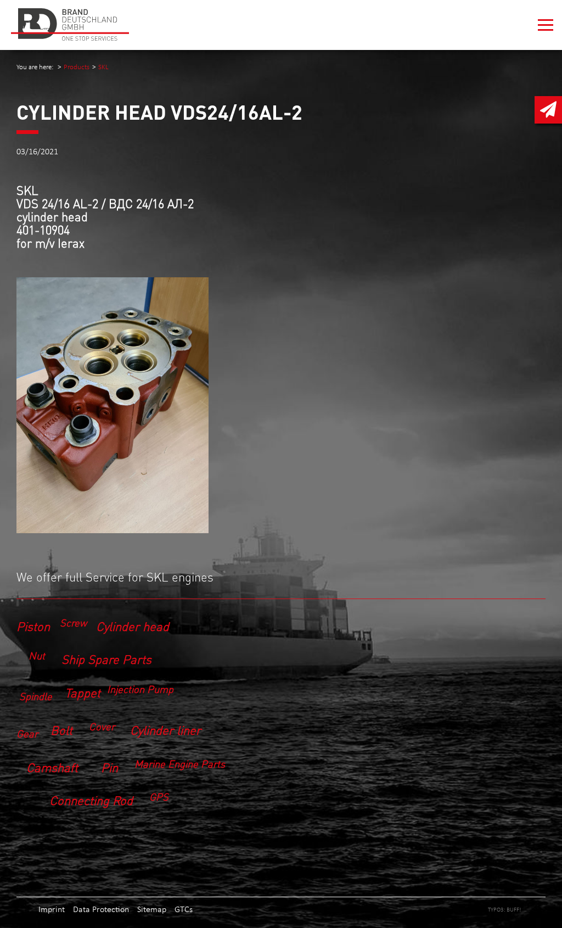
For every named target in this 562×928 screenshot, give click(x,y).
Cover (102, 726)
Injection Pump (140, 689)
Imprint (51, 909)
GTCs (184, 909)
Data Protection (101, 909)
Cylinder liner (165, 729)
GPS (158, 796)
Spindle (35, 696)
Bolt (61, 729)
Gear (27, 733)
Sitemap (151, 909)
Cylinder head (132, 625)
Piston (33, 625)
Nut (37, 655)
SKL (103, 67)
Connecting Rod (91, 799)
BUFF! (514, 909)
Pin (109, 766)
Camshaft (52, 766)
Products (76, 67)
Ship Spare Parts (106, 658)
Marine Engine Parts (179, 763)
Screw (73, 622)
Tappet (82, 692)
